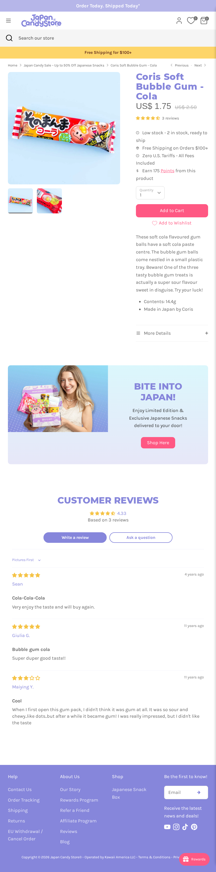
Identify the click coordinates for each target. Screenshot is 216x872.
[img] (26, 575)
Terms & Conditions (154, 857)
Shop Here (158, 442)
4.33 (121, 513)
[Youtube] (167, 827)
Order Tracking (24, 800)
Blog (65, 842)
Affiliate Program (78, 821)
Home (12, 65)
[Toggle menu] (8, 20)
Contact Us (20, 789)
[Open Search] (9, 38)
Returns (16, 821)
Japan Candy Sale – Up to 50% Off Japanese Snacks (64, 65)
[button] (148, 118)
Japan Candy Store (64, 857)
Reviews (68, 831)
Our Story (70, 789)
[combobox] (44, 38)
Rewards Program (79, 800)
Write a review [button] (75, 537)
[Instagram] (176, 827)
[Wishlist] (191, 20)
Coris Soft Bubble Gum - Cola (134, 65)
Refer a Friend (75, 810)
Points (167, 171)
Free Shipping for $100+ (108, 52)
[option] (108, 53)
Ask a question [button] (140, 537)
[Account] (179, 19)
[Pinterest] (194, 827)
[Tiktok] (185, 827)
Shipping (18, 810)
